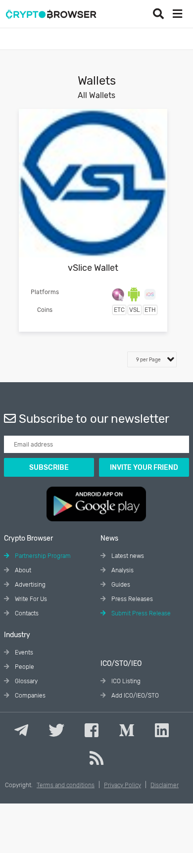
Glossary (25, 681)
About (22, 570)
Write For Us (30, 599)
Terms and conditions (66, 785)
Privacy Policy (122, 785)
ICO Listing (125, 681)
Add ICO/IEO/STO (134, 695)
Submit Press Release (140, 613)
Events (23, 652)
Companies (29, 695)
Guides (120, 584)
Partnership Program (42, 555)
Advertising (29, 584)
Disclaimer (164, 785)
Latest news (127, 555)
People (23, 666)
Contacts (26, 613)
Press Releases (131, 599)
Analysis (122, 570)
